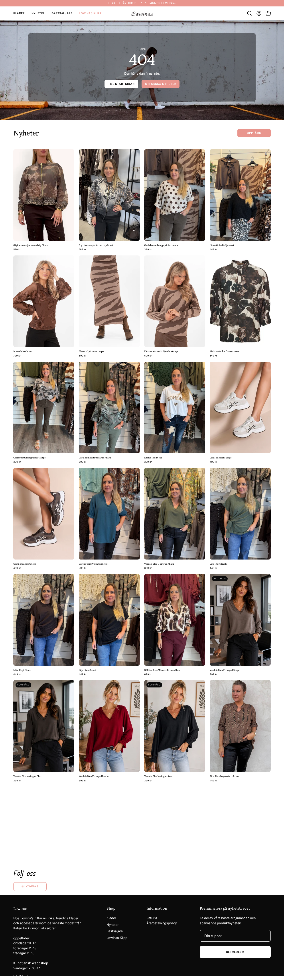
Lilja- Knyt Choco (22, 670)
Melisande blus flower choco (224, 351)
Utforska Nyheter (160, 84)
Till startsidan (121, 84)
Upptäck (254, 133)
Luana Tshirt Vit (153, 458)
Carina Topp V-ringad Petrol (93, 564)
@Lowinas (30, 886)
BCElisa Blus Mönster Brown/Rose (162, 670)
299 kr (82, 568)
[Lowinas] (142, 13)
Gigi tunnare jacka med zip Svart (96, 245)
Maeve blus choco (22, 351)
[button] (249, 13)
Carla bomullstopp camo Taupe (29, 458)
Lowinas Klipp (116, 938)
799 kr (17, 356)
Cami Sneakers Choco (24, 564)
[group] (142, 3)
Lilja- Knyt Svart (87, 670)
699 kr (82, 356)
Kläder (111, 918)
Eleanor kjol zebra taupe (91, 351)
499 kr (213, 462)
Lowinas (20, 908)
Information (156, 908)
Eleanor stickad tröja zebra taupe (161, 351)
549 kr (213, 356)
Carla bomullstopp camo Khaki (95, 458)
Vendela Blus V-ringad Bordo (93, 776)
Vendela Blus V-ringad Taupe (224, 670)
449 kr (213, 250)
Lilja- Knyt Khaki (218, 564)
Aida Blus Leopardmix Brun (224, 776)
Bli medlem (235, 952)
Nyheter (112, 924)
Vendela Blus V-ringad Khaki (159, 564)
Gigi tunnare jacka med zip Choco (30, 245)
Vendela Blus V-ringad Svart (158, 776)
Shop (110, 908)
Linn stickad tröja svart (222, 245)
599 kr (17, 250)
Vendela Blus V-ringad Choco (28, 776)
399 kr (148, 250)
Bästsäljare (114, 931)
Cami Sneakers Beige (220, 458)
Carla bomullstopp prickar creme (161, 245)
